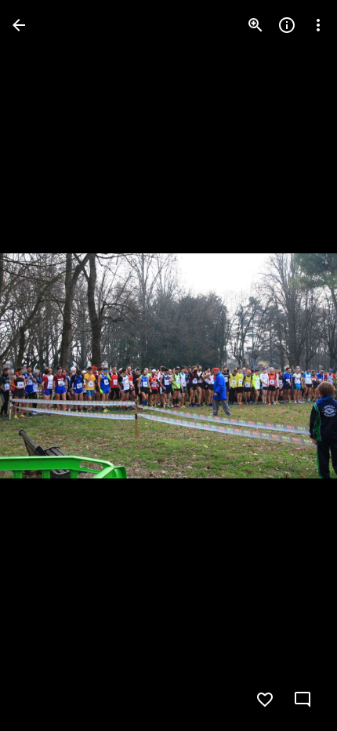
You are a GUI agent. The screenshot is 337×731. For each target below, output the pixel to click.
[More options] (318, 25)
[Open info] (287, 25)
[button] (44, 365)
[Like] (264, 699)
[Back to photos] (19, 25)
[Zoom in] (255, 25)
